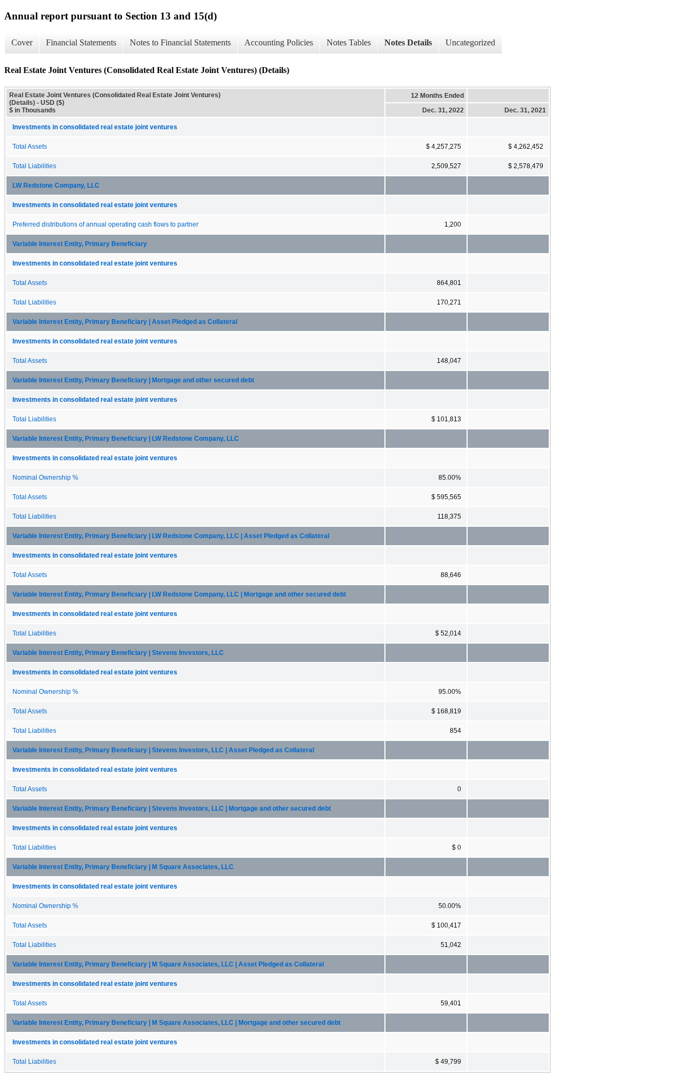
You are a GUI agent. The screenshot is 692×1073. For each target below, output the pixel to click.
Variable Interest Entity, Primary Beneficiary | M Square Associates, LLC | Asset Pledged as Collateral (168, 964)
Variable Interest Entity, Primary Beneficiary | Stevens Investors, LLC (118, 653)
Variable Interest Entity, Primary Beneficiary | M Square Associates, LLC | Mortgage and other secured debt (176, 1022)
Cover (21, 42)
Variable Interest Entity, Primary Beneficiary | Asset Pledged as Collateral (124, 322)
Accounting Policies (278, 42)
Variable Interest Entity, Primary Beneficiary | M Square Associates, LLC (123, 867)
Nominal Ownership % (45, 477)
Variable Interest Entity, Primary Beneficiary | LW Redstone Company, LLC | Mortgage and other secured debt (179, 594)
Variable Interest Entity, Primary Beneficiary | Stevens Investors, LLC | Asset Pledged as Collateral (163, 750)
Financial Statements (81, 42)
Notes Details (408, 42)
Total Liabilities (34, 166)
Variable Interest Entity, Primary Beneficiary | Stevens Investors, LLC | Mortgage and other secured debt (171, 808)
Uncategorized (470, 42)
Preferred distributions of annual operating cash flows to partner (105, 224)
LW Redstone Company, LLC (55, 185)
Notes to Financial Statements (180, 42)
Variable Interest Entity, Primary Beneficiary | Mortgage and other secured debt (133, 380)
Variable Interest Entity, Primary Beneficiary (79, 244)
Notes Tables (349, 42)
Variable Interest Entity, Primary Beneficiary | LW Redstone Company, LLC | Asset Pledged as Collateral (170, 536)
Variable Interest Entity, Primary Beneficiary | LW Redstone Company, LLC (125, 438)
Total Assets (29, 146)
